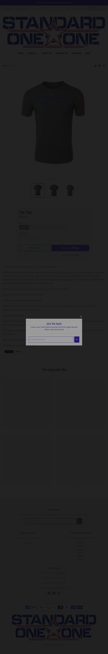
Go (77, 334)
